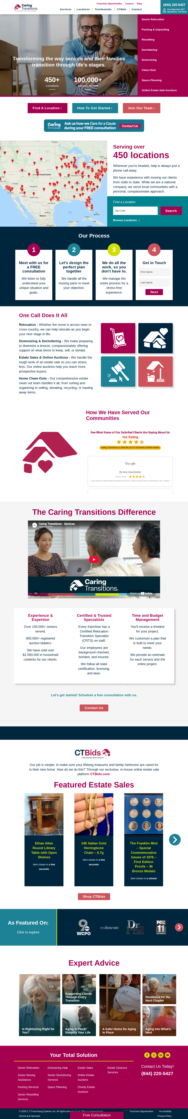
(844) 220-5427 (157, 1073)
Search (171, 211)
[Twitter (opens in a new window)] (154, 1055)
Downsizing (149, 59)
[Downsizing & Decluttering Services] (155, 338)
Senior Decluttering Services (59, 1077)
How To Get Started (93, 108)
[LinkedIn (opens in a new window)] (161, 1055)
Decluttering (149, 49)
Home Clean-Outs (33, 378)
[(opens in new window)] (83, 927)
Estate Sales (85, 1067)
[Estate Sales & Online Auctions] (118, 371)
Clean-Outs (149, 70)
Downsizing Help (58, 1067)
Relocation (27, 325)
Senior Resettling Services (28, 1097)
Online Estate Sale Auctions (159, 90)
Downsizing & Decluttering (40, 341)
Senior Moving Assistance (26, 1077)
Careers (129, 3)
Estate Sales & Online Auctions (43, 357)
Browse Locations (125, 220)
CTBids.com (100, 774)
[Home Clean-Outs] (155, 371)
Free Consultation (97, 1115)
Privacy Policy (164, 1116)
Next (154, 292)
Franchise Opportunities (109, 3)
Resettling (148, 39)
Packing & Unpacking (155, 29)
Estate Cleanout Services (117, 1070)
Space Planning (152, 80)
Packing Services (28, 1087)
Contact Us (94, 708)
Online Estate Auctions (86, 1077)
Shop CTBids (96, 897)
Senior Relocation (153, 19)
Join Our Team (140, 108)
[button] (13, 840)
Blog (139, 3)
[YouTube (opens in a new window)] (167, 1055)
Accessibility (165, 1111)
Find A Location (46, 108)
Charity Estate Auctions (86, 1089)
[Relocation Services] (118, 338)
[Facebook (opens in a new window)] (147, 1055)
